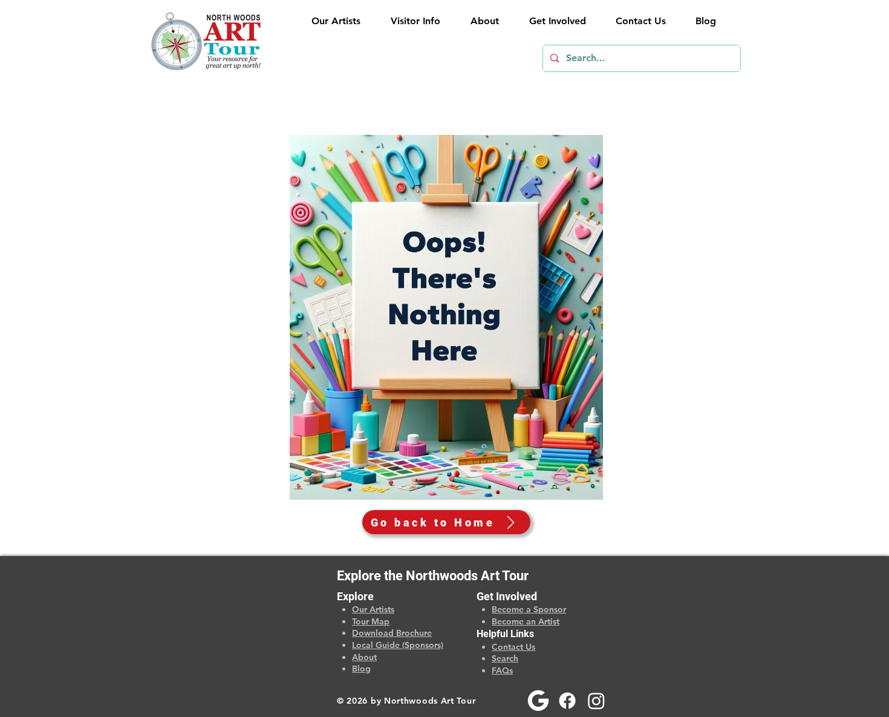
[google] (538, 701)
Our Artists (373, 609)
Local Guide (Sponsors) (397, 645)
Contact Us (513, 646)
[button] (409, 21)
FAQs (502, 670)
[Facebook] (567, 701)
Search (505, 658)
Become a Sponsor (529, 609)
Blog (361, 668)
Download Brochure (392, 632)
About (364, 657)
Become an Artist (525, 621)
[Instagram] (596, 701)
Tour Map (370, 621)
